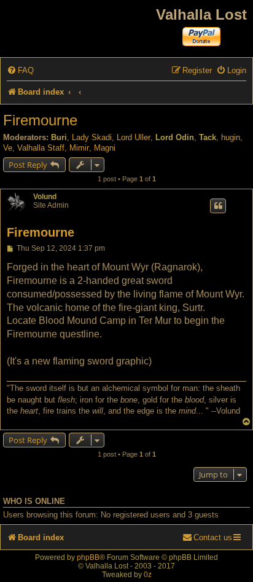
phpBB (88, 557)
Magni (104, 147)
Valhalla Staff (40, 147)
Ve (7, 147)
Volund (44, 196)
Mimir (79, 147)
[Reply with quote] (218, 206)
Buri (59, 137)
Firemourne (40, 120)
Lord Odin (174, 137)
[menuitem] (20, 70)
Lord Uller (133, 137)
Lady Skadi (92, 137)
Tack (207, 137)
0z (148, 574)
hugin (230, 137)
